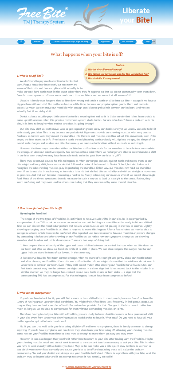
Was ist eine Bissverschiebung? (105, 69)
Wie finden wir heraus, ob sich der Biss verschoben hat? (118, 74)
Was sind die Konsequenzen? (104, 78)
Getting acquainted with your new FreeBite (88, 366)
